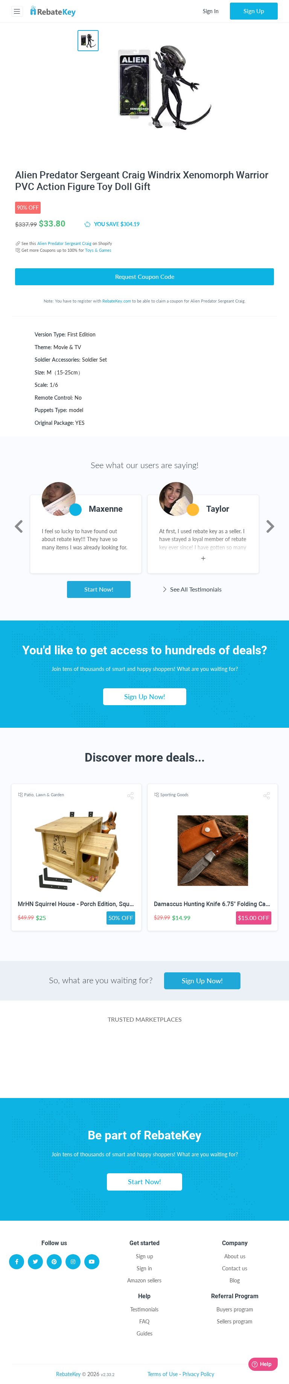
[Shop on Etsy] (88, 1078)
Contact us (234, 1268)
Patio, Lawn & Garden (44, 794)
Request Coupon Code (144, 276)
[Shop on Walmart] (54, 1049)
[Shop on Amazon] (144, 1049)
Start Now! (98, 589)
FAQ (144, 1321)
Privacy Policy (198, 1374)
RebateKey (68, 1374)
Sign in (144, 1268)
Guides (144, 1333)
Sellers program (234, 1321)
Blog (235, 1280)
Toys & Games (98, 250)
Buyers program (234, 1309)
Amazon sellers (144, 1280)
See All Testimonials (195, 589)
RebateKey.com (116, 300)
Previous (18, 526)
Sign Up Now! (144, 696)
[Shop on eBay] (235, 1049)
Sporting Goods (174, 794)
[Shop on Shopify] (201, 1078)
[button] (130, 795)
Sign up (144, 1256)
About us (234, 1256)
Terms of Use (163, 1374)
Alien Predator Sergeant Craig (64, 243)
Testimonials (144, 1309)
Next (270, 526)
